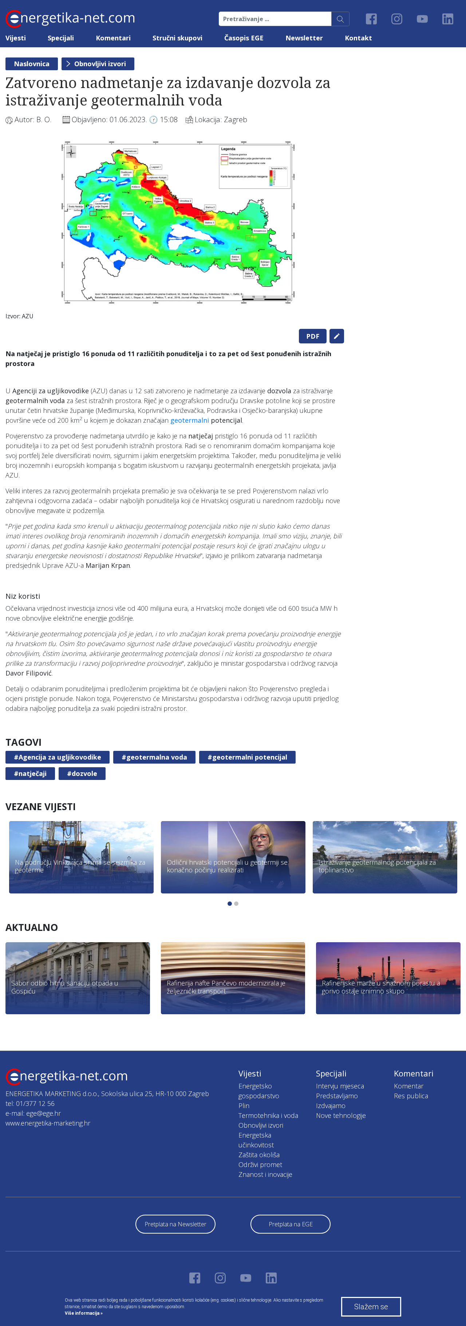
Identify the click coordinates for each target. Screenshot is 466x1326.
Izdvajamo (330, 1105)
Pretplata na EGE (291, 1224)
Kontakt (358, 37)
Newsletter (304, 37)
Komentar (408, 1086)
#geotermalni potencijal (247, 757)
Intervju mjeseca (340, 1086)
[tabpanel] (174, 231)
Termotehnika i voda (268, 1115)
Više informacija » (84, 1313)
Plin (243, 1105)
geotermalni (189, 420)
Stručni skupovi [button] (177, 37)
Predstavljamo (337, 1095)
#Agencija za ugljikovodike (57, 757)
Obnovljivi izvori (100, 63)
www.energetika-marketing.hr (47, 1123)
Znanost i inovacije (265, 1174)
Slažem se (371, 1306)
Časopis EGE (244, 37)
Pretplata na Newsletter (175, 1224)
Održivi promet (260, 1164)
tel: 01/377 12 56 (30, 1103)
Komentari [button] (113, 37)
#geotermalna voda (154, 757)
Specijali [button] (61, 37)
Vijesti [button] (15, 37)
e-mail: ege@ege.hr (33, 1113)
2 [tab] (236, 903)
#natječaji (30, 773)
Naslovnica (32, 63)
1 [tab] (230, 903)
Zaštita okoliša (259, 1154)
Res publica (411, 1095)
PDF (312, 336)
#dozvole (82, 773)
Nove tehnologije (341, 1115)
